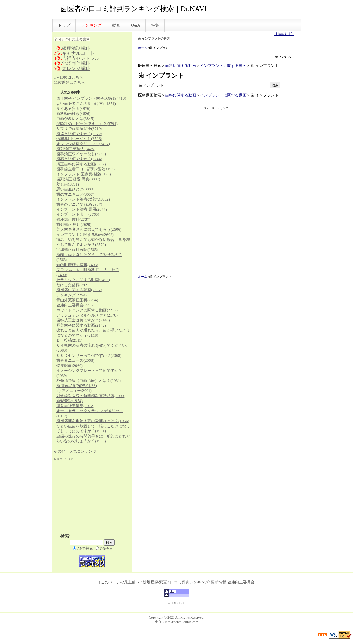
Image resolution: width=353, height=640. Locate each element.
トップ (64, 25)
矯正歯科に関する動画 (81, 164)
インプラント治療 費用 (81, 209)
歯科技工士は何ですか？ (83, 320)
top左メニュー (74, 391)
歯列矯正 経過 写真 (78, 179)
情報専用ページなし (79, 139)
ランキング (71, 295)
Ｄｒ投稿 (69, 340)
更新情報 (218, 582)
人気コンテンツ (82, 451)
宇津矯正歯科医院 (77, 250)
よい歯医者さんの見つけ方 (86, 104)
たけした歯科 (73, 285)
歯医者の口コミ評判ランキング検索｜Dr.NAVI (133, 9)
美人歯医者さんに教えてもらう (88, 229)
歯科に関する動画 (180, 66)
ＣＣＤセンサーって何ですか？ (88, 355)
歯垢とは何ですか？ (79, 134)
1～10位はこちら (68, 77)
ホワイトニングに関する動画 (87, 310)
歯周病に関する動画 (79, 290)
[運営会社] (176, 593)
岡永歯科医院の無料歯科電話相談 (90, 396)
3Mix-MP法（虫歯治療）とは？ (88, 381)
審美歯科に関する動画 (81, 325)
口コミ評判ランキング (189, 582)
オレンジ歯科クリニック (83, 144)
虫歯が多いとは (75, 119)
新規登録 (69, 401)
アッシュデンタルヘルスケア (87, 315)
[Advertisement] (216, 192)
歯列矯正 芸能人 (75, 149)
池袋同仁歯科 (76, 63)
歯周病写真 (76, 386)
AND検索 (85, 548)
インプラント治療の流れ (83, 199)
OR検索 (106, 548)
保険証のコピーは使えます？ (87, 124)
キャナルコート (78, 53)
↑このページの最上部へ (119, 582)
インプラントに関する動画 (223, 66)
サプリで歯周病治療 (79, 129)
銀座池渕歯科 (76, 48)
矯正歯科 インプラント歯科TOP (91, 98)
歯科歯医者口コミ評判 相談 (85, 169)
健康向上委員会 (75, 305)
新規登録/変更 (155, 582)
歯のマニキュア (75, 194)
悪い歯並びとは (75, 189)
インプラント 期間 (77, 214)
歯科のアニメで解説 (79, 204)
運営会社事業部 (75, 406)
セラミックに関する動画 (83, 280)
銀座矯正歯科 (73, 219)
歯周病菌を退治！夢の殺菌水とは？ (92, 421)
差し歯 (67, 184)
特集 (155, 25)
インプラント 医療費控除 (83, 174)
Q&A (135, 25)
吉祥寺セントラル (80, 58)
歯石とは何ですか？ (79, 159)
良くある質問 (73, 108)
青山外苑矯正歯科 (77, 300)
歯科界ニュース (75, 360)
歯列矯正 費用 (73, 224)
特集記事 (69, 366)
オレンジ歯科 (76, 68)
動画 (116, 25)
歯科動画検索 (73, 114)
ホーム (142, 48)
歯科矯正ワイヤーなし (81, 154)
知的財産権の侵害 (77, 265)
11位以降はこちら (69, 82)
